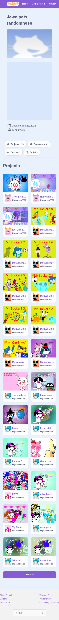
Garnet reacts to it (47, 461)
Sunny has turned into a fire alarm (47, 361)
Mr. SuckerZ (18, 361)
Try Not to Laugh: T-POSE (19, 527)
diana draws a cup (47, 560)
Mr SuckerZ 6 (47, 262)
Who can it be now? (19, 560)
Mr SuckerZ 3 (19, 328)
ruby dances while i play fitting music (47, 494)
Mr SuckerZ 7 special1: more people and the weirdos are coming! (19, 262)
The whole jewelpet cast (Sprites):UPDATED (19, 394)
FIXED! (15, 494)
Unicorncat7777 (19, 200)
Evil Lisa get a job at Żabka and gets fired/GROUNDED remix (19, 229)
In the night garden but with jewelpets (47, 428)
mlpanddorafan (18, 398)
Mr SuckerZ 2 (47, 328)
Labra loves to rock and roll (47, 394)
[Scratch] (13, 4)
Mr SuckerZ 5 (19, 295)
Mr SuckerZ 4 (47, 295)
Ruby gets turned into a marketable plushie (47, 196)
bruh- (15, 428)
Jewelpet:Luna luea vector (19, 196)
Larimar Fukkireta (19, 461)
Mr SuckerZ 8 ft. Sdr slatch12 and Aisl (47, 229)
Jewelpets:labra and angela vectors (47, 527)
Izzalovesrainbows (19, 497)
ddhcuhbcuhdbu (47, 233)
